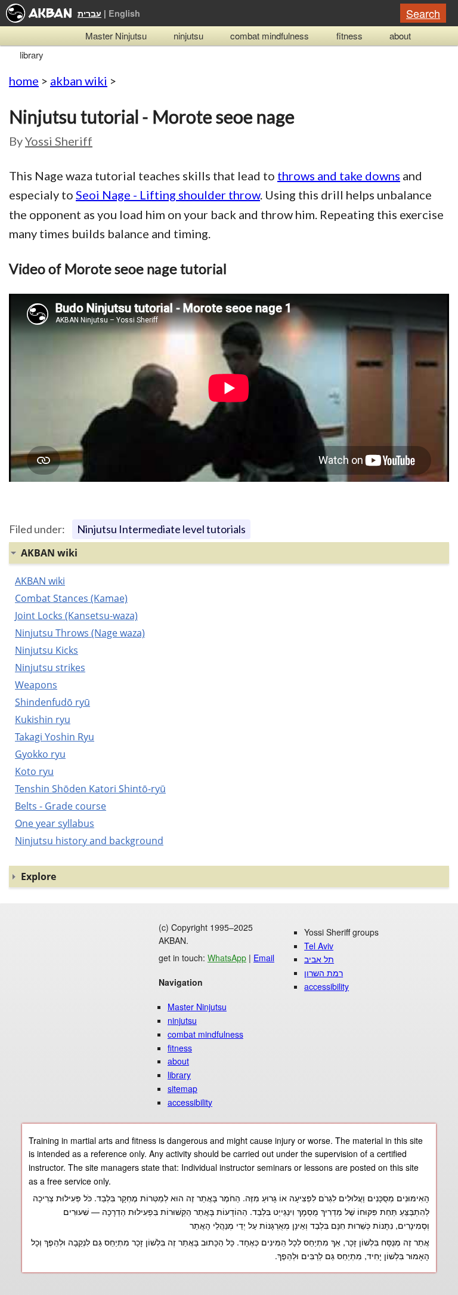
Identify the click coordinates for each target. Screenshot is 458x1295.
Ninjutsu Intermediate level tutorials (161, 529)
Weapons (36, 684)
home (24, 80)
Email (263, 958)
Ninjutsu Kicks (46, 650)
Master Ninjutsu (116, 35)
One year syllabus (54, 823)
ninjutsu (188, 35)
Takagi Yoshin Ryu (54, 736)
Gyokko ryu (40, 754)
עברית (89, 13)
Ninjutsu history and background (89, 840)
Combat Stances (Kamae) (71, 598)
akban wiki (78, 80)
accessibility (190, 1102)
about (400, 35)
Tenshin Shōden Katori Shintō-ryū (90, 788)
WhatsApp (227, 958)
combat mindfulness (269, 35)
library (32, 54)
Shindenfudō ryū (52, 702)
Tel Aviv (318, 946)
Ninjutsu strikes (50, 667)
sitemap (182, 1088)
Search (423, 13)
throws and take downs (338, 175)
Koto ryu (34, 771)
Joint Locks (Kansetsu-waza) (76, 615)
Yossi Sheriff (58, 141)
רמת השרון (323, 973)
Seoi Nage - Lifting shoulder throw (168, 194)
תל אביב (319, 959)
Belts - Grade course (60, 806)
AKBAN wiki (40, 580)
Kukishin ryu (42, 719)
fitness (349, 35)
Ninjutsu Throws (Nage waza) (80, 632)
